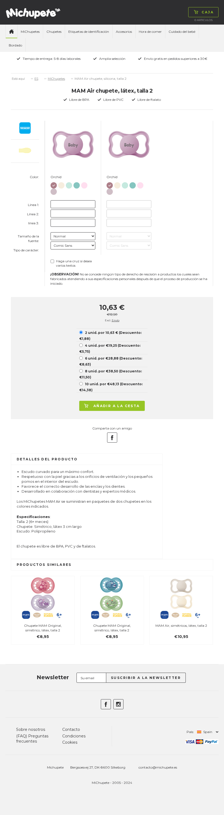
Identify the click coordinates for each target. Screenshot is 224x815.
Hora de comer (150, 32)
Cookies (69, 742)
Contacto (71, 729)
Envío (115, 320)
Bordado (15, 45)
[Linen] (61, 184)
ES (36, 79)
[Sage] (68, 184)
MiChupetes (30, 32)
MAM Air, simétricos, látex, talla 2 (181, 625)
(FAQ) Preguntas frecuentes (32, 739)
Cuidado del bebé (182, 32)
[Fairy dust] (84, 184)
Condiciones (74, 736)
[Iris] (53, 191)
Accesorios (124, 32)
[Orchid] (53, 184)
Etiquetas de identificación (88, 32)
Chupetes (53, 32)
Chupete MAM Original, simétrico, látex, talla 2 (43, 627)
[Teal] (76, 184)
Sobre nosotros (30, 729)
